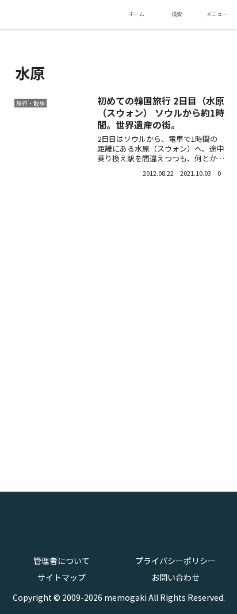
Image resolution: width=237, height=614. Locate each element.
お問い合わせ (175, 577)
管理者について (61, 560)
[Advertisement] (118, 326)
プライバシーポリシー (175, 560)
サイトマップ (61, 577)
